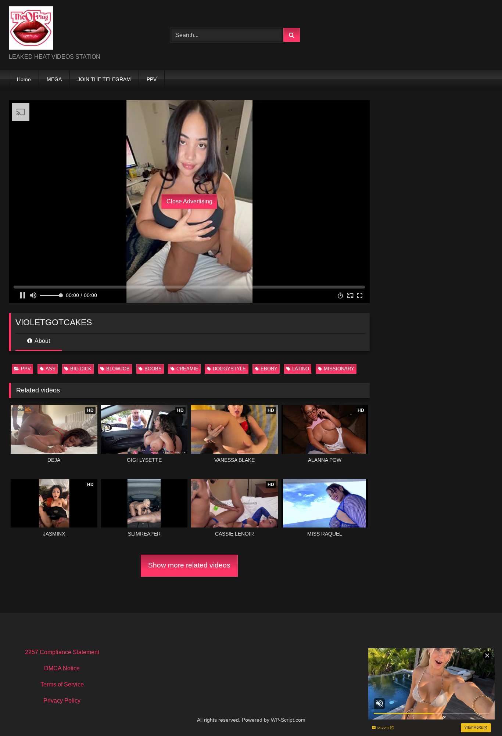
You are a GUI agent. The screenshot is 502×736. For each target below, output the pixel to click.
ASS (50, 368)
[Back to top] (479, 714)
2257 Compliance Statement (62, 652)
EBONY (269, 368)
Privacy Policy (61, 700)
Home (24, 79)
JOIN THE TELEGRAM (104, 79)
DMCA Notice (62, 668)
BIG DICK (81, 368)
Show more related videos (189, 565)
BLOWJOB (118, 368)
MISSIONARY (339, 368)
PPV (152, 79)
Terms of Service (62, 684)
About (41, 341)
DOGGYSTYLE (229, 368)
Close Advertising (189, 201)
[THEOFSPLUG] (31, 29)
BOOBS (153, 368)
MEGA (54, 79)
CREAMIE (187, 368)
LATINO (300, 368)
